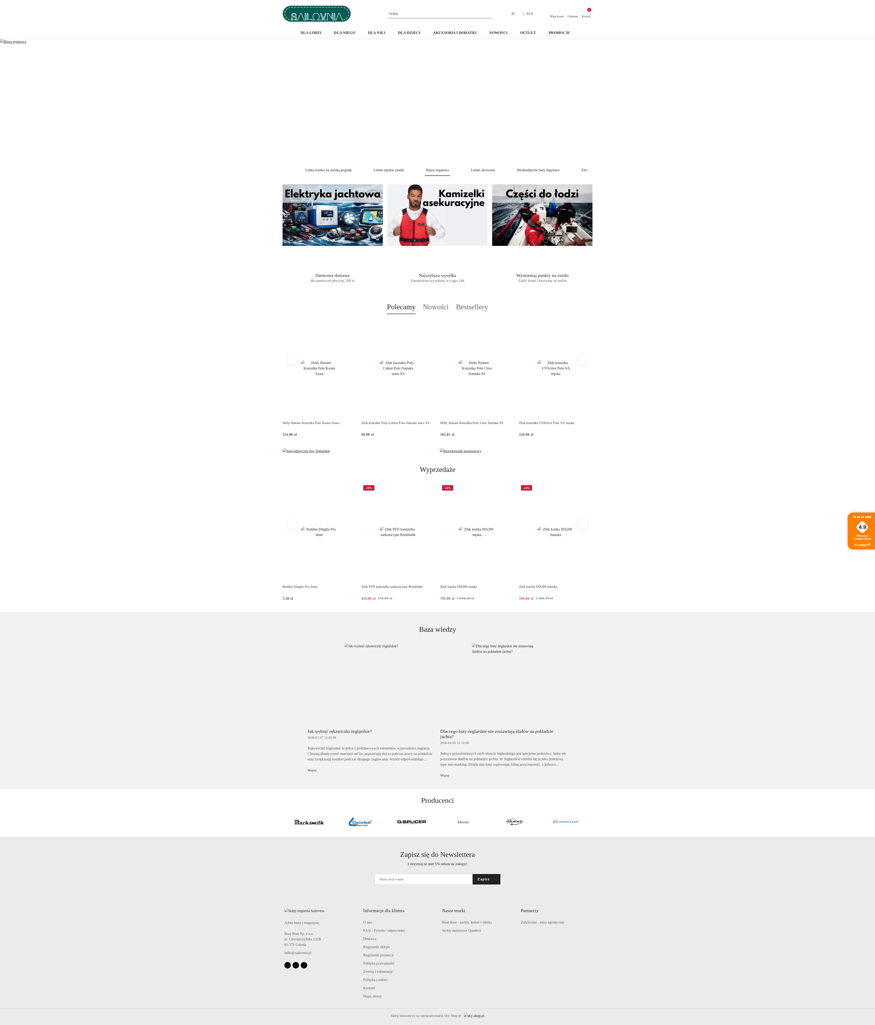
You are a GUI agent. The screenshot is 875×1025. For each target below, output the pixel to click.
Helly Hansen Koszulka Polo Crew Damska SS (392, 423)
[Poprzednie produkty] (292, 360)
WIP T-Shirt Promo (532, 586)
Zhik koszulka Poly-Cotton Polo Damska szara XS (317, 423)
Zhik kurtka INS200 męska (379, 586)
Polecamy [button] (401, 307)
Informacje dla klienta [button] (383, 910)
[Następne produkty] (582, 360)
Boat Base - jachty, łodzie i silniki (467, 922)
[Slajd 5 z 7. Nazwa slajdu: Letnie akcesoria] (437, 101)
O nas (367, 922)
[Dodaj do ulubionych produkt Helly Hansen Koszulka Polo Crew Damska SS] (429, 324)
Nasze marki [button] (453, 910)
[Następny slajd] (865, 101)
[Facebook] (287, 965)
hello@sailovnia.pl (297, 953)
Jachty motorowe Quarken (461, 930)
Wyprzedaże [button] (438, 469)
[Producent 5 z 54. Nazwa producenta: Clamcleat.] (309, 822)
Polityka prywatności (378, 963)
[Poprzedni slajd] (10, 101)
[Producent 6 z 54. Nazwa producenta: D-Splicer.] (360, 822)
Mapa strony (372, 996)
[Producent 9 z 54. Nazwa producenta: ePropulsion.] (514, 822)
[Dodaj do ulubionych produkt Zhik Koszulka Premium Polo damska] (587, 324)
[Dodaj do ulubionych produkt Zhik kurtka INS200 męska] (429, 488)
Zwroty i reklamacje (378, 971)
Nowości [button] (436, 307)
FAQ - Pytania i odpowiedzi (384, 930)
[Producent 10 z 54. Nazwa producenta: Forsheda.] (566, 822)
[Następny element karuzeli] (590, 822)
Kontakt (369, 988)
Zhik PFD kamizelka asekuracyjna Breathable (313, 586)
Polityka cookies (375, 980)
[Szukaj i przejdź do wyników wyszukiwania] (489, 13)
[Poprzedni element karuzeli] (284, 822)
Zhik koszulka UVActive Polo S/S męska (467, 423)
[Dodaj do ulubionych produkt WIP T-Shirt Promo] (587, 488)
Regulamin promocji (378, 955)
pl (514, 14)
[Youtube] (296, 965)
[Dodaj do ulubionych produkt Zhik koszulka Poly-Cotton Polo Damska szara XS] (350, 324)
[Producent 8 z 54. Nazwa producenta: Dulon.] (463, 822)
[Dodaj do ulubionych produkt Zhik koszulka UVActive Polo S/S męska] (508, 324)
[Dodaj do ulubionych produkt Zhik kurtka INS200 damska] (508, 488)
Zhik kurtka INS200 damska (459, 586)
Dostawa (369, 939)
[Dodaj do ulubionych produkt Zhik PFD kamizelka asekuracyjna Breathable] (350, 488)
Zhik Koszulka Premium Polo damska (544, 423)
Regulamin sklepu (376, 947)
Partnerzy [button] (530, 910)
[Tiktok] (304, 965)
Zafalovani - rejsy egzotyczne (542, 922)
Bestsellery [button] (472, 307)
